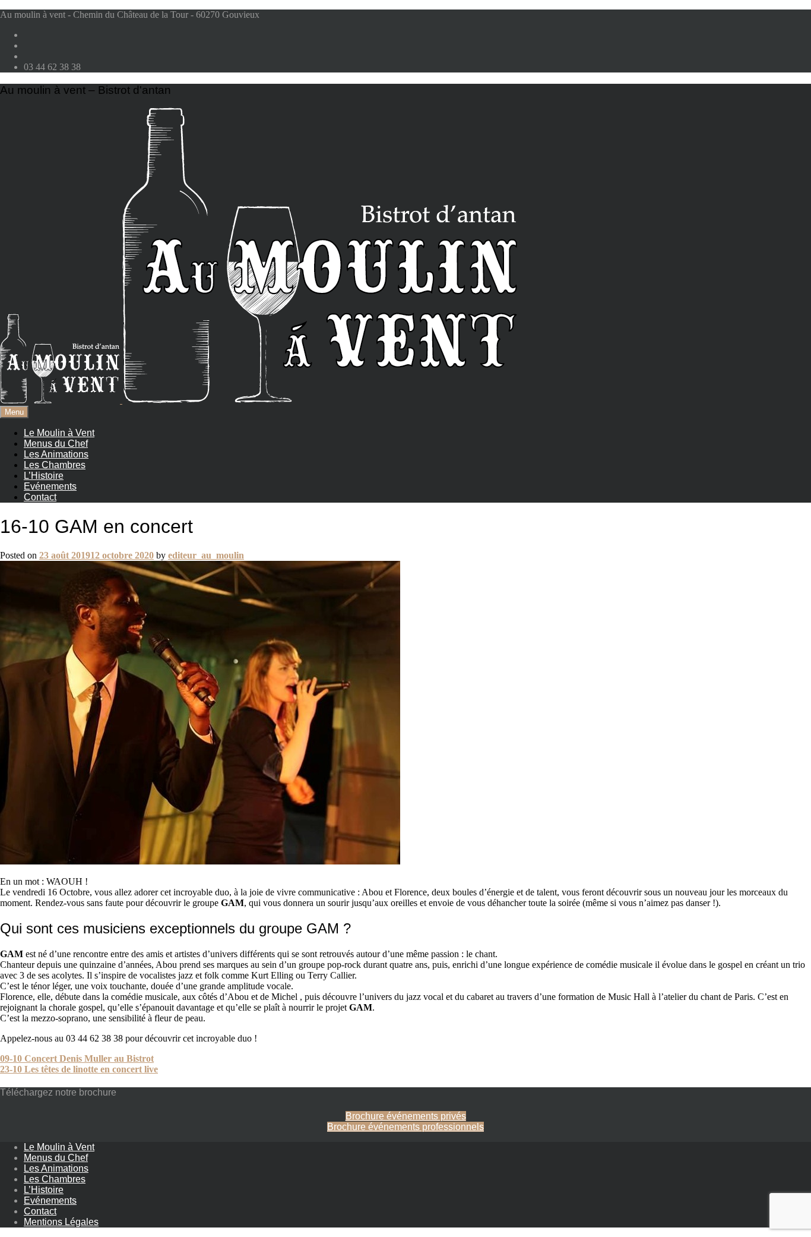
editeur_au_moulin (206, 555)
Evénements (50, 486)
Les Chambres (54, 465)
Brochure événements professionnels (405, 1127)
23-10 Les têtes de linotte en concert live (79, 1069)
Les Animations (56, 454)
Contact (40, 497)
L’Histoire (44, 476)
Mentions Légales (61, 1222)
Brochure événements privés (406, 1116)
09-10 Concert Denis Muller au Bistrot (77, 1058)
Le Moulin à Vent (59, 433)
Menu (14, 412)
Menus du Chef (56, 443)
